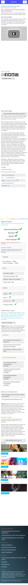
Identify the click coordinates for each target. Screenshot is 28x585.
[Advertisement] (14, 55)
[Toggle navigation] (25, 2)
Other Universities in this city (13, 440)
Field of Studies (7, 322)
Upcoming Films (5, 493)
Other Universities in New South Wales (14, 113)
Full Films (4, 453)
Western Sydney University (12, 180)
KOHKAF (14, 2)
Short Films (5, 480)
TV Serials (4, 466)
